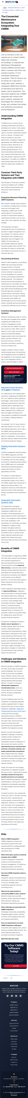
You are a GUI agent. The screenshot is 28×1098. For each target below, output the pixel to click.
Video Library (14, 1039)
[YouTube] (12, 996)
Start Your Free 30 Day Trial (14, 368)
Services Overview (14, 1023)
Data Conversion (14, 1025)
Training (14, 1028)
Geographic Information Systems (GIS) (10, 501)
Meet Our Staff (14, 1059)
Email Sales (14, 1095)
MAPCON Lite (14, 1007)
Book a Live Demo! (14, 372)
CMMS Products (14, 1005)
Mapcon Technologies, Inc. (16, 1092)
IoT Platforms (14, 390)
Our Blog (14, 1049)
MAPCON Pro (14, 1010)
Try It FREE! (16, 966)
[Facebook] (16, 996)
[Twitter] (7, 996)
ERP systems (5, 203)
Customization (14, 1030)
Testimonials (14, 1046)
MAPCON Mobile (14, 1012)
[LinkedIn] (20, 996)
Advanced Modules (14, 1015)
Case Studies (14, 1044)
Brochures (14, 1041)
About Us (14, 1057)
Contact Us (14, 1062)
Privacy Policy (13, 1064)
